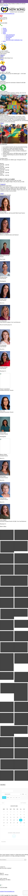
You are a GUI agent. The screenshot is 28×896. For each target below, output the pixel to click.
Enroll (4, 32)
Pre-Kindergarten (10, 36)
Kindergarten (9, 37)
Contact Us (3, 184)
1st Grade (8, 38)
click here (6, 5)
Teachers (5, 29)
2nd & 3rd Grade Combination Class (14, 40)
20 (14, 820)
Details (2, 123)
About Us (2, 55)
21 (17, 820)
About (4, 33)
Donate (4, 28)
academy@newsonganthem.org (7, 13)
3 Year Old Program (10, 34)
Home (4, 41)
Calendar (5, 30)
